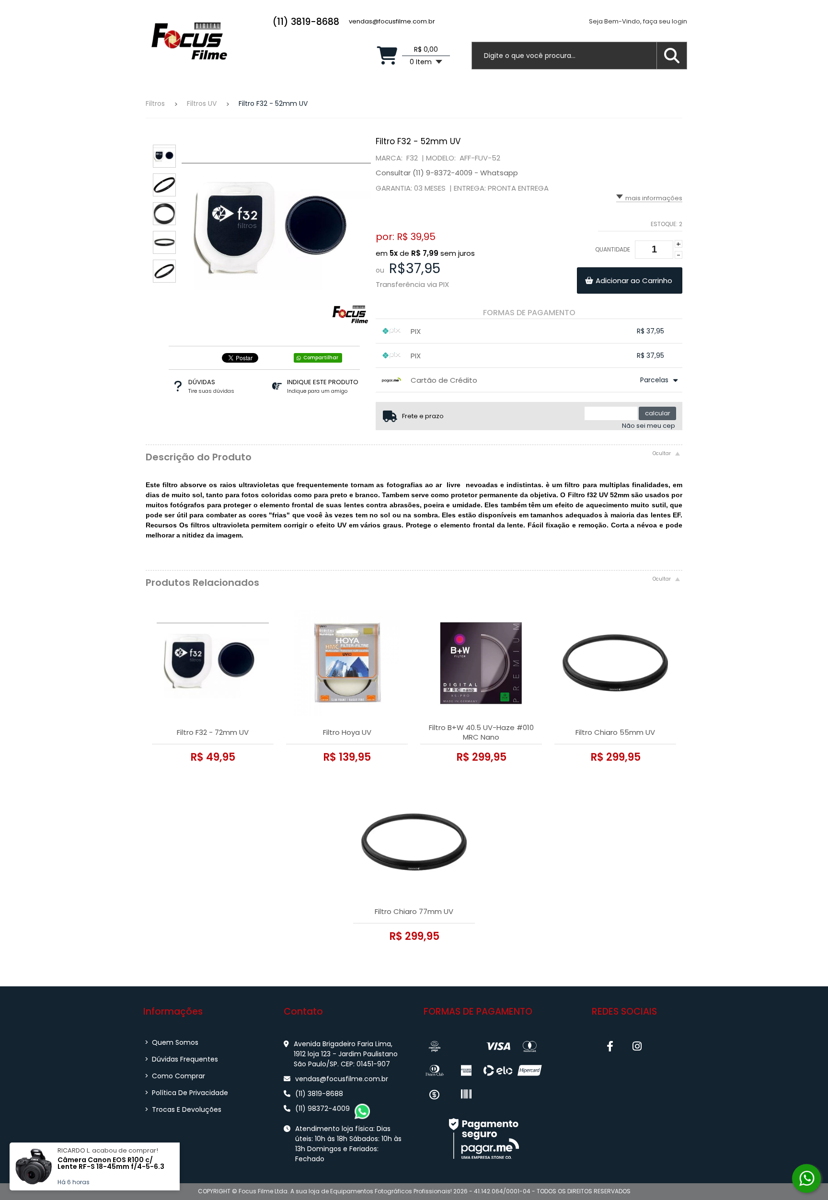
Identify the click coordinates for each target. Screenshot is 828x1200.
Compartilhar (320, 357)
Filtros (155, 103)
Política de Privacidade (186, 1092)
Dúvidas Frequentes (181, 1059)
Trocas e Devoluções (183, 1109)
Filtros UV (202, 103)
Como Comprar (175, 1076)
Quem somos (171, 1042)
